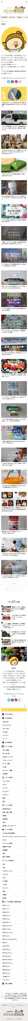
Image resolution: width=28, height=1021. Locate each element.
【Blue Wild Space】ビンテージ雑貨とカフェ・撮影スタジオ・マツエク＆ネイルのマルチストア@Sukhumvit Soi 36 (14, 151)
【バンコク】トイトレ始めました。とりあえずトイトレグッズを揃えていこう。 (14, 397)
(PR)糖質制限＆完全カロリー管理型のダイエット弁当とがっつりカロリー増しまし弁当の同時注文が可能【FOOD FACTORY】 (14, 509)
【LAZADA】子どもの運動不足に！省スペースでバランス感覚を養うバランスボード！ (14, 486)
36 (21, 589)
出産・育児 (12, 17)
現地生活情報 (4, 17)
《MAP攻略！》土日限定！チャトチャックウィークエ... (19, 625)
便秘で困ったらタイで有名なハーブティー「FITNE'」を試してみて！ (12, 532)
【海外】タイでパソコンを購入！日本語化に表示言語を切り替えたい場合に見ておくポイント (14, 242)
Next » (14, 583)
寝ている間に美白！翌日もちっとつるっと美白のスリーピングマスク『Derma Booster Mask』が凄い (14, 197)
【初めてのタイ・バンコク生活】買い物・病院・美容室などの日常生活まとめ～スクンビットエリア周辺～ (14, 104)
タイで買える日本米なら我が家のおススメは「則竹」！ (19, 642)
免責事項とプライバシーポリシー (9, 1005)
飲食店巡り (19, 17)
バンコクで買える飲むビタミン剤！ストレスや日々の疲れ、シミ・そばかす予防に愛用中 (14, 420)
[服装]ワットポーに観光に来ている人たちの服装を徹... (19, 609)
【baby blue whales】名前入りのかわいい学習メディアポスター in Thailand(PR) (14, 554)
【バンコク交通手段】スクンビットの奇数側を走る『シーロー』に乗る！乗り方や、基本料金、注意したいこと (14, 128)
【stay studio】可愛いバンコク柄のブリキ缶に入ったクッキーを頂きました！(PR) (14, 576)
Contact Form (20, 1005)
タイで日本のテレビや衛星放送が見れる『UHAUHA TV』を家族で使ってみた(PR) (14, 265)
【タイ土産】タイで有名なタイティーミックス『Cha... (19, 617)
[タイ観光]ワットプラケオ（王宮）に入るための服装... (19, 633)
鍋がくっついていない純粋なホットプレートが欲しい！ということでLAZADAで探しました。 (14, 287)
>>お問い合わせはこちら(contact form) (13, 78)
